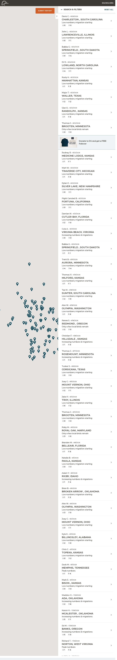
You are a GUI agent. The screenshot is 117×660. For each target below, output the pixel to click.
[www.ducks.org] (5, 3)
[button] (30, 316)
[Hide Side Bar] (56, 16)
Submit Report (45, 11)
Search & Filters (88, 9)
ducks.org (107, 3)
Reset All (108, 10)
